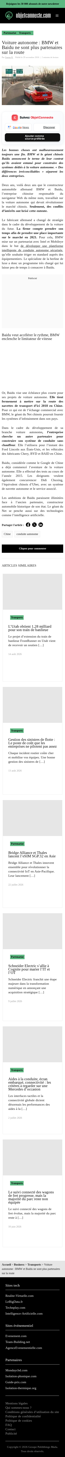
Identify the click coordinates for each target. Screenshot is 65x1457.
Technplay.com (15, 1307)
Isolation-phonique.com (20, 1376)
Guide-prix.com (15, 1382)
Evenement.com (16, 1336)
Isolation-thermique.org (20, 1388)
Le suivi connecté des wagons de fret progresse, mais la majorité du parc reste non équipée (31, 1197)
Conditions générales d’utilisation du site (32, 1412)
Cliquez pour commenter (32, 548)
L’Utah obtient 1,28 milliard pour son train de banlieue (29, 628)
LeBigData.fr (14, 1301)
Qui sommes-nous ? (18, 1407)
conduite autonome (27, 534)
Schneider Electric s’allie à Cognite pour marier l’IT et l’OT (29, 969)
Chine (7, 534)
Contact (10, 1429)
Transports (25, 33)
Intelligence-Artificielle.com (24, 1313)
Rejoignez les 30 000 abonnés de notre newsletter (32, 4)
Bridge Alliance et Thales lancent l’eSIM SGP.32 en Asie (32, 854)
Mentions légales (16, 1403)
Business (19, 1264)
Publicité (11, 1433)
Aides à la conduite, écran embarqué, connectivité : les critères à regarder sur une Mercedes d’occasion (29, 1084)
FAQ (8, 1425)
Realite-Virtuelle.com (19, 1296)
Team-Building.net (17, 1342)
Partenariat (10, 33)
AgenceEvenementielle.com (23, 1348)
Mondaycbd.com (16, 1370)
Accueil (6, 1264)
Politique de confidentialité (23, 1416)
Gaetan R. (9, 57)
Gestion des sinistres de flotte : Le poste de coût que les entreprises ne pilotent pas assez (32, 743)
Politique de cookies (18, 1420)
